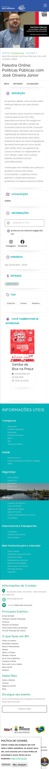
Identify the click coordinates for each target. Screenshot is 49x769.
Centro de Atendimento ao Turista (21, 515)
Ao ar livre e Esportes (11, 658)
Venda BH (11, 572)
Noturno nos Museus (10, 625)
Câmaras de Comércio (16, 534)
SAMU (9, 464)
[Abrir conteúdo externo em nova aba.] (11, 242)
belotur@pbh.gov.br (14, 599)
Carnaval (5, 622)
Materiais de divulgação (17, 563)
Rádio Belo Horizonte (23, 605)
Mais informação (19, 759)
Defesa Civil (12, 486)
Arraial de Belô (8, 616)
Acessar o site (20, 223)
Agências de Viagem (15, 509)
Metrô (9, 438)
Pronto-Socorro (13, 458)
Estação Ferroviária (15, 435)
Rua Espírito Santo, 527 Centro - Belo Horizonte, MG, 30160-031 (24, 593)
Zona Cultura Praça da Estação (14, 628)
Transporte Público (15, 444)
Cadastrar (24, 709)
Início (6, 84)
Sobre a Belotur (8, 680)
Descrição (18, 84)
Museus (5, 649)
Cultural (30, 53)
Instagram (11, 246)
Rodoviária (11, 432)
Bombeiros (11, 483)
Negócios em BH (9, 686)
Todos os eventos (9, 640)
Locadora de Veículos (16, 503)
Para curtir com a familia (12, 664)
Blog (4, 689)
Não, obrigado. (20, 765)
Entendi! (6, 765)
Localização (32, 84)
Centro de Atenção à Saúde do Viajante (23, 461)
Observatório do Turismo (17, 566)
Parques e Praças (9, 655)
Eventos (6, 53)
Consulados (12, 532)
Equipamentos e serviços (17, 560)
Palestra (19, 53)
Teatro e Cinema (8, 652)
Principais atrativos (15, 569)
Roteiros (5, 670)
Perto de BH (7, 667)
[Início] (13, 5)
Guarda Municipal (14, 489)
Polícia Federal (13, 537)
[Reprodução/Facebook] (24, 30)
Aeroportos (12, 426)
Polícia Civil (12, 480)
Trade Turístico (13, 551)
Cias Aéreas (12, 518)
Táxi (9, 441)
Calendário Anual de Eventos (19, 554)
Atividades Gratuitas (10, 643)
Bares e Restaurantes (10, 646)
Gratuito (11, 303)
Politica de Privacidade (42, 748)
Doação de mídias (14, 557)
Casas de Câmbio (14, 506)
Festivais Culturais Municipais (14, 619)
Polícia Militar (12, 477)
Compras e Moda (9, 661)
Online (23, 303)
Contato (5, 683)
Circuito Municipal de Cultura (13, 631)
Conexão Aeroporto (15, 429)
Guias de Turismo (14, 512)
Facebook (22, 246)
